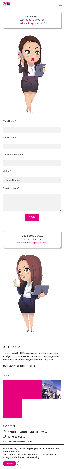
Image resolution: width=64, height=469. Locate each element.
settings (36, 457)
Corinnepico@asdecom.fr (32, 23)
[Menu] (60, 4)
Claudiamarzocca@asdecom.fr (32, 242)
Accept (9, 463)
